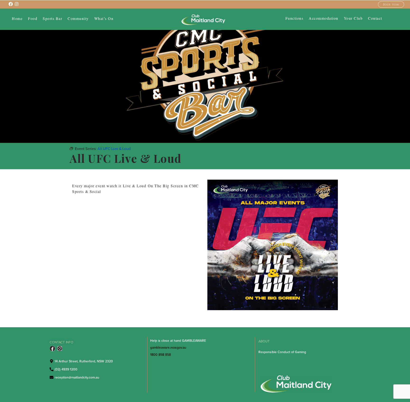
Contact (375, 18)
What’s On (104, 18)
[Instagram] (59, 348)
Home (17, 18)
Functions (294, 18)
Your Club (353, 18)
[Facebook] (52, 348)
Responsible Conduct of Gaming (282, 352)
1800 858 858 (160, 354)
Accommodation (323, 18)
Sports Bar (52, 18)
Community (78, 18)
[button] (78, 18)
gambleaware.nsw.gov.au (168, 347)
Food (32, 18)
